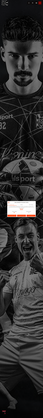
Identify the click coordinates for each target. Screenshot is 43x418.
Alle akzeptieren (31, 215)
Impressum (21, 209)
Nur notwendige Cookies (12, 215)
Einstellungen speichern (21, 215)
